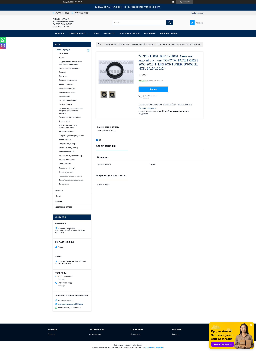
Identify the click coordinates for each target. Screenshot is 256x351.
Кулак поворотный (66, 152)
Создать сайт (68, 2)
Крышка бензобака (67, 160)
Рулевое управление (67, 100)
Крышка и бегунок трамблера (71, 156)
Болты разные (65, 164)
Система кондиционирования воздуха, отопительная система (71, 110)
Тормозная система (67, 88)
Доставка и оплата (129, 33)
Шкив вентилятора (66, 132)
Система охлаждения (68, 80)
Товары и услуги (77, 33)
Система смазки (65, 104)
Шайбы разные (65, 140)
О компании (135, 334)
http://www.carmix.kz (65, 300)
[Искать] (169, 22)
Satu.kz (139, 345)
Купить (153, 89)
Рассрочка (149, 33)
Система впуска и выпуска (70, 117)
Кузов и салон (65, 121)
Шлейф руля (64, 184)
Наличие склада (168, 33)
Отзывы (58, 201)
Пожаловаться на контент (154, 347)
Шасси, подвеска (66, 84)
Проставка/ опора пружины (70, 176)
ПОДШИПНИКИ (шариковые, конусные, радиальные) (70, 63)
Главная (59, 33)
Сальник (62, 72)
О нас (96, 33)
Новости (59, 190)
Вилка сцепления (66, 172)
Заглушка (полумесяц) (68, 148)
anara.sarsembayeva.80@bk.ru (70, 304)
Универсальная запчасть (69, 68)
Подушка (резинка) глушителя (71, 136)
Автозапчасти (95, 334)
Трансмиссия (64, 96)
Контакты (109, 33)
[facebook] (97, 140)
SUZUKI (62, 58)
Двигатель (63, 76)
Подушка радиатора (67, 144)
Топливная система (67, 92)
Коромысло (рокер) (67, 168)
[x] (100, 140)
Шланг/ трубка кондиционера (71, 180)
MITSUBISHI (64, 54)
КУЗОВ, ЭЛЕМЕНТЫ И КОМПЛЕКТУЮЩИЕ (68, 126)
